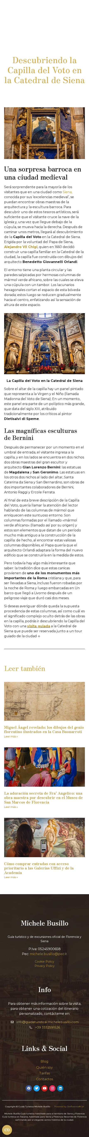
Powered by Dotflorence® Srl (69, 1106)
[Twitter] (37, 1088)
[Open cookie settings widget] (7, 1130)
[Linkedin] (60, 1088)
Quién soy (44, 1067)
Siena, (67, 192)
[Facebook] (29, 1088)
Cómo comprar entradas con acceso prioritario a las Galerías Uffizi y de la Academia (39, 868)
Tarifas (44, 1073)
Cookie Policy (44, 961)
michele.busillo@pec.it (48, 954)
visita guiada (38, 626)
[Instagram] (52, 1088)
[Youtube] (44, 1088)
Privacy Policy (45, 966)
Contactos (44, 1079)
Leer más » (11, 736)
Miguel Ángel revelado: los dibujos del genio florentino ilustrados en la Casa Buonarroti (44, 729)
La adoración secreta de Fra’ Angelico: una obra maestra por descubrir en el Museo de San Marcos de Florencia (43, 797)
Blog (44, 1061)
